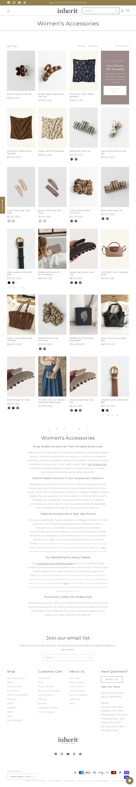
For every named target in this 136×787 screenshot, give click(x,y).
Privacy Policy (45, 695)
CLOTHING (12, 691)
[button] (8, 11)
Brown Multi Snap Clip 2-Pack (50, 211)
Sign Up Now (115, 90)
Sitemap (42, 699)
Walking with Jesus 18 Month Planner (49, 273)
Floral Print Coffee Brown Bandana (19, 152)
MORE (10, 712)
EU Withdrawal (46, 712)
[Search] (116, 11)
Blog (72, 703)
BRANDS (11, 708)
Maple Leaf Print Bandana (51, 151)
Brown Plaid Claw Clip (111, 210)
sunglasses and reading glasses (55, 563)
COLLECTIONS (14, 686)
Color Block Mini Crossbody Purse (114, 273)
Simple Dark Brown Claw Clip (82, 273)
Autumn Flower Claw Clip (19, 94)
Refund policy (55, 781)
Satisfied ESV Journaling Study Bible (81, 339)
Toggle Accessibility (48, 708)
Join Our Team (77, 691)
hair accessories (97, 464)
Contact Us (44, 678)
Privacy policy (69, 781)
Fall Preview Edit (16, 678)
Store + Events (77, 682)
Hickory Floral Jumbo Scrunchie (80, 211)
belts (65, 583)
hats (103, 547)
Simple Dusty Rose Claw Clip (82, 401)
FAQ (40, 682)
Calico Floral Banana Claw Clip (113, 152)
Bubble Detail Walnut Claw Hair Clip (51, 95)
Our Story (75, 678)
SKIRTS (10, 703)
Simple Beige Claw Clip (18, 400)
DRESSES (12, 699)
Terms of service (85, 781)
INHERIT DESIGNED (17, 695)
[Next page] (87, 429)
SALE (9, 716)
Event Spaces (77, 686)
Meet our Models (78, 695)
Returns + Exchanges (49, 691)
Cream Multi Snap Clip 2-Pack (19, 211)
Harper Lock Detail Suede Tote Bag (20, 339)
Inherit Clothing (39, 781)
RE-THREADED (15, 720)
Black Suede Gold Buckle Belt (19, 273)
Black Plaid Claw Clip (80, 151)
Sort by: (81, 46)
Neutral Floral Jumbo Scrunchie (48, 339)
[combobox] (101, 11)
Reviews (42, 703)
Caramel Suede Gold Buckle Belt (115, 401)
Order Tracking (46, 686)
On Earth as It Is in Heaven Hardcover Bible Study (51, 401)
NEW (9, 682)
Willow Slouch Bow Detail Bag (113, 339)
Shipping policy (102, 781)
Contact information (120, 781)
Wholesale (75, 699)
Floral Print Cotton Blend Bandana (82, 95)
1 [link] (49, 429)
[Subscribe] (90, 657)
